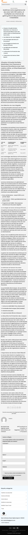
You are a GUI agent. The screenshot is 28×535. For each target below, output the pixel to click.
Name (4, 454)
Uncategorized (14, 8)
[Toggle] (26, 493)
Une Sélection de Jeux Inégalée (11, 37)
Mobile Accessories (6, 502)
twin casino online (21, 74)
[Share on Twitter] (13, 407)
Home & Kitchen (5, 496)
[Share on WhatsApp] (8, 407)
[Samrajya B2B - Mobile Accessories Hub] (6, 1)
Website (5, 467)
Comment (6, 443)
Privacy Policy (5, 530)
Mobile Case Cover (6, 505)
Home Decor (4, 499)
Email (4, 460)
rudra (20, 21)
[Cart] (26, 1)
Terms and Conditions (14, 530)
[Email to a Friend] (15, 407)
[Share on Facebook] (10, 407)
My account (23, 530)
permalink (14, 413)
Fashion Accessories (6, 493)
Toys (2, 508)
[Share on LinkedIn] (20, 407)
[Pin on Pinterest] (17, 407)
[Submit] (25, 4)
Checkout (14, 531)
